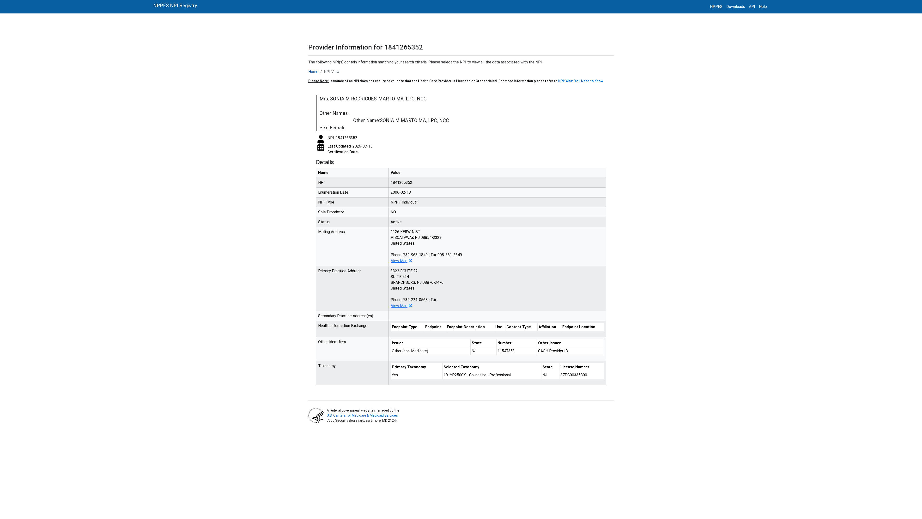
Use (498, 327)
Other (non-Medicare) (410, 351)
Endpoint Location (578, 327)
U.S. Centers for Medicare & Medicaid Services (362, 415)
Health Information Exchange (342, 325)
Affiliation (547, 327)
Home (313, 71)
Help (763, 6)
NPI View (332, 71)
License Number (574, 367)
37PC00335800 (573, 375)
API (752, 6)
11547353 (506, 351)
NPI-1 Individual (404, 202)
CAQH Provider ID (553, 351)
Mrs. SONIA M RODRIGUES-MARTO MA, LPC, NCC (373, 99)
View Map (399, 261)
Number (504, 343)
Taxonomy (327, 366)
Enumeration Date (333, 192)
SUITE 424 (400, 276)
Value (395, 172)
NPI (321, 182)
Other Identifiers (332, 342)
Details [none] (325, 162)
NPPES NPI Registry (175, 5)
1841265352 (401, 182)
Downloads (735, 6)
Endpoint (433, 327)
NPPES (716, 6)
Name (323, 172)
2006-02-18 (401, 192)
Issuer (397, 343)
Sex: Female (333, 127)
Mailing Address (331, 231)
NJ (474, 351)
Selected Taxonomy (461, 367)
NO (393, 212)
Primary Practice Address (339, 271)
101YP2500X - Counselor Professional (477, 375)
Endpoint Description (466, 327)
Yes (395, 375)
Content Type (518, 327)
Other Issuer (549, 343)
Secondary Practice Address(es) (345, 316)
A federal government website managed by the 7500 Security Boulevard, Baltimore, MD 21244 (362, 415)
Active (396, 222)
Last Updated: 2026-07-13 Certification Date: (350, 149)
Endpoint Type (404, 327)
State (477, 343)
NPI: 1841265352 (342, 138)
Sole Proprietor (331, 212)
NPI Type (326, 202)
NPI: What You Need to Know (580, 81)
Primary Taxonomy (409, 367)
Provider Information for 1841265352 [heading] (365, 47)
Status (324, 222)
